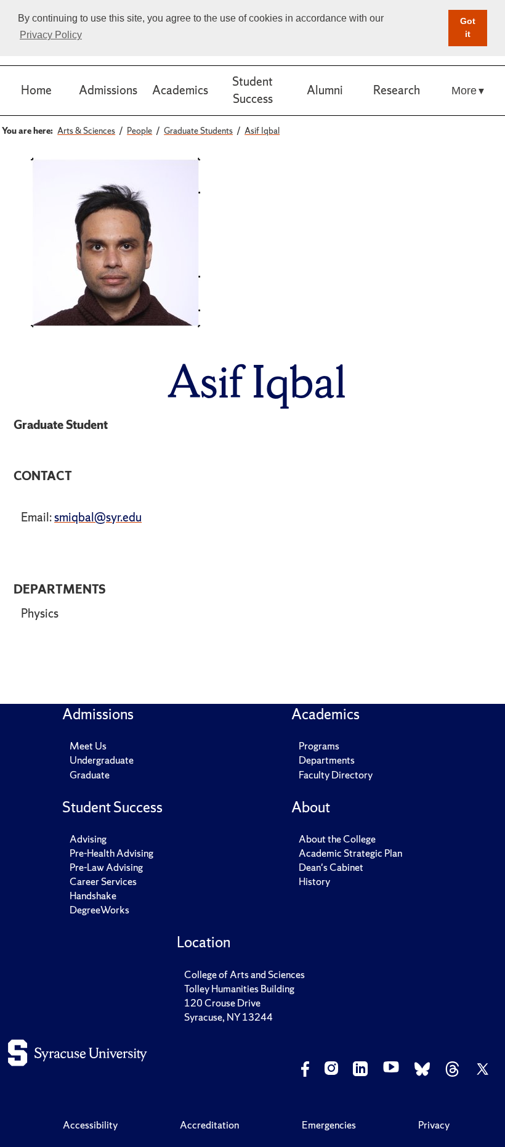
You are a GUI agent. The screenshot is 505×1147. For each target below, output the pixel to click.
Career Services (103, 881)
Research (396, 90)
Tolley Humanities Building (239, 988)
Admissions (108, 90)
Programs (319, 746)
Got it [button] (467, 27)
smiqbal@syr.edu (98, 517)
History (314, 881)
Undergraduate (102, 760)
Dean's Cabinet (331, 867)
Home (36, 90)
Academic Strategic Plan (350, 853)
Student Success (252, 90)
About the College (337, 839)
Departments (327, 760)
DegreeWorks (99, 909)
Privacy (434, 1125)
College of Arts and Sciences (244, 974)
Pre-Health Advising (111, 853)
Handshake (93, 895)
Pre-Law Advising (106, 867)
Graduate (90, 775)
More (464, 90)
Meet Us (88, 746)
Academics (180, 90)
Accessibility (90, 1125)
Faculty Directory (336, 775)
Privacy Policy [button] (51, 35)
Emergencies (329, 1125)
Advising (88, 839)
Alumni (325, 90)
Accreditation (209, 1125)
